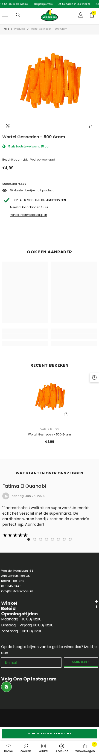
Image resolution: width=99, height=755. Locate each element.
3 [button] (40, 539)
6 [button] (58, 539)
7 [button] (64, 539)
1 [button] (28, 539)
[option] (49, 84)
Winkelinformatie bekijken (28, 215)
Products (19, 29)
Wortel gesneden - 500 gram (49, 434)
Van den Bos (49, 429)
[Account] (80, 14)
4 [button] (46, 539)
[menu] (5, 15)
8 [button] (70, 539)
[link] (25, 336)
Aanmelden (81, 662)
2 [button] (34, 539)
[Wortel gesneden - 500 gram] (49, 398)
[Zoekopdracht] (18, 15)
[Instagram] (6, 686)
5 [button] (52, 539)
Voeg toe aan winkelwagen (49, 733)
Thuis (5, 29)
